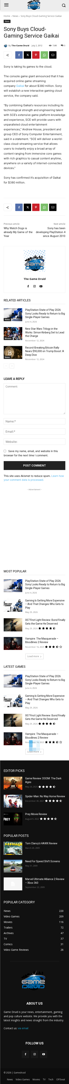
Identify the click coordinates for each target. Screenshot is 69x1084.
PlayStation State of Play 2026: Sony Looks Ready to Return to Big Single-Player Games (45, 313)
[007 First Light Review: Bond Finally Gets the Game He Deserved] (13, 624)
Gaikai (20, 86)
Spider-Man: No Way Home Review (45, 796)
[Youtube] (41, 285)
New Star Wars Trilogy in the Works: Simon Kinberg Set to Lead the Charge (44, 332)
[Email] (52, 55)
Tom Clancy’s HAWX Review (41, 843)
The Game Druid (20, 45)
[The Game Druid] (6, 45)
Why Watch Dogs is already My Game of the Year (18, 232)
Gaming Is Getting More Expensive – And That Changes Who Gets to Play (45, 604)
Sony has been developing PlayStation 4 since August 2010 (50, 232)
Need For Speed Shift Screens (42, 861)
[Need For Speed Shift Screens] (13, 866)
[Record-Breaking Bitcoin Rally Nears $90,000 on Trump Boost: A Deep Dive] (13, 352)
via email (23, 1028)
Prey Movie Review (36, 814)
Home (7, 16)
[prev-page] (6, 366)
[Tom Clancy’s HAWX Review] (13, 848)
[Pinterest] (36, 55)
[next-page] (12, 366)
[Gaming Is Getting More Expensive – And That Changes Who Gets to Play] (13, 605)
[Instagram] (34, 285)
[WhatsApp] (44, 55)
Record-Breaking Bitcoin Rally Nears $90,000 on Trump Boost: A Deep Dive (44, 351)
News (15, 16)
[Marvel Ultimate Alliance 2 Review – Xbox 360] (13, 883)
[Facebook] (19, 55)
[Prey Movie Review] (13, 818)
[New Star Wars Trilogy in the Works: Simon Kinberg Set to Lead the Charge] (13, 333)
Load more (33, 656)
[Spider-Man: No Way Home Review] (13, 801)
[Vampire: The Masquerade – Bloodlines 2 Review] (13, 643)
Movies (8, 338)
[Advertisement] (34, 526)
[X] (27, 55)
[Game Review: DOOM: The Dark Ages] (13, 783)
